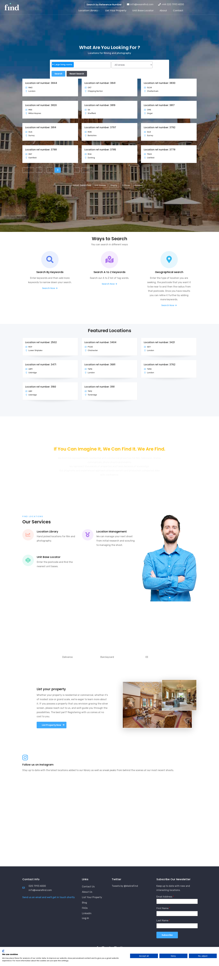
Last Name (162, 920)
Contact (178, 10)
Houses (139, 185)
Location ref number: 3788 (41, 149)
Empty (114, 185)
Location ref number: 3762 (159, 364)
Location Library (88, 10)
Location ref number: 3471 (40, 364)
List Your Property (115, 10)
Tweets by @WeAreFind (125, 886)
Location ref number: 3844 (41, 83)
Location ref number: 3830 (159, 83)
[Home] (11, 6)
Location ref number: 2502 (41, 342)
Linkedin (86, 913)
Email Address (164, 896)
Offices (126, 185)
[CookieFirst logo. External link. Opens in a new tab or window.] (3, 951)
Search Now (48, 288)
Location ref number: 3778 (159, 149)
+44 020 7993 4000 (172, 4)
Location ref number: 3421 (159, 342)
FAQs (85, 908)
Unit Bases (100, 185)
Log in (85, 918)
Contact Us (88, 886)
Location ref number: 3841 (99, 83)
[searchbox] (75, 65)
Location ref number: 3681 (99, 364)
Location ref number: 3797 (100, 127)
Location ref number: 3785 (100, 149)
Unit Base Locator (143, 10)
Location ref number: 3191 (99, 386)
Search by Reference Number (104, 4)
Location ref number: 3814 (40, 127)
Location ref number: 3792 (159, 127)
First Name (162, 908)
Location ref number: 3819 (99, 105)
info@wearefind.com (141, 4)
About (163, 10)
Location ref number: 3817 (159, 105)
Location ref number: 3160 (40, 386)
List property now (51, 725)
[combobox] (81, 64)
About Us (87, 891)
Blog (84, 902)
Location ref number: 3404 (100, 342)
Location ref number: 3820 (41, 105)
